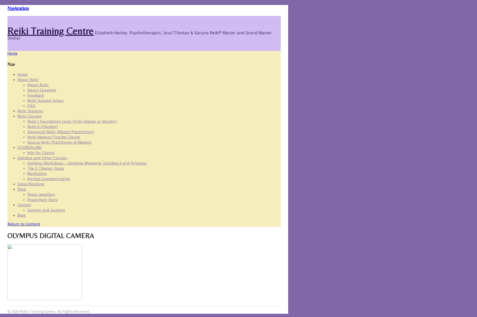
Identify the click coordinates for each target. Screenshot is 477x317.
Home (22, 74)
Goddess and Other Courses (42, 158)
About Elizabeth (41, 90)
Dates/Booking (30, 184)
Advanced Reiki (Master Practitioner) (60, 132)
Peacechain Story (42, 200)
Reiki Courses (29, 116)
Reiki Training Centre (50, 31)
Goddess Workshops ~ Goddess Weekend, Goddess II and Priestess (87, 163)
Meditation (37, 173)
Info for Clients (40, 153)
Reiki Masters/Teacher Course (53, 137)
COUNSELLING (29, 147)
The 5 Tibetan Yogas (45, 168)
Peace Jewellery (41, 194)
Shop (21, 189)
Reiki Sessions (30, 111)
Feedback (35, 95)
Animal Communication (48, 179)
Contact (24, 205)
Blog (21, 215)
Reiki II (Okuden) (42, 126)
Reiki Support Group (45, 100)
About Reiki (28, 80)
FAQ (31, 106)
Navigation (18, 8)
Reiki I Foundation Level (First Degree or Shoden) (72, 121)
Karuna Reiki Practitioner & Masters (59, 142)
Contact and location (46, 210)
